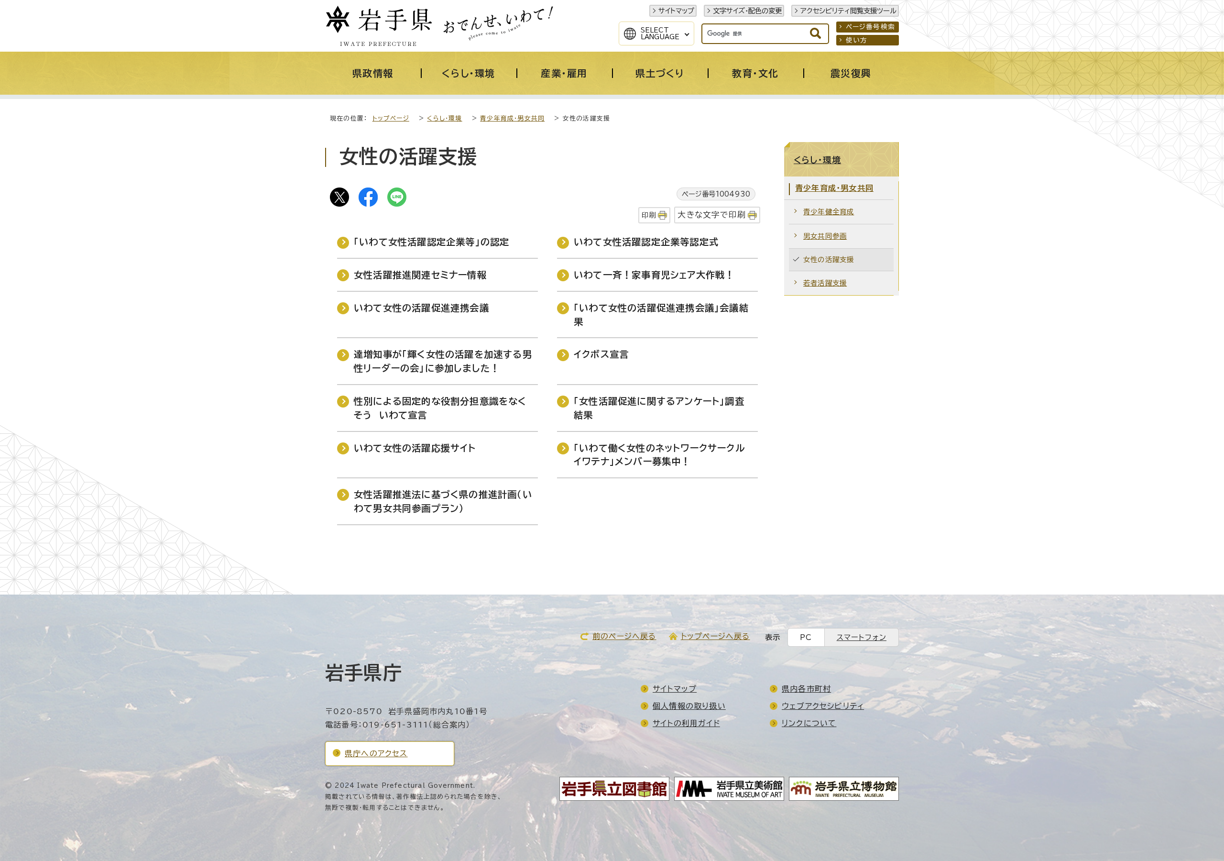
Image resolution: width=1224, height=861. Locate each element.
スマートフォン (861, 637)
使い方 (857, 40)
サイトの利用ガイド (686, 723)
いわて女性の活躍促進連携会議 (421, 307)
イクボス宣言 (601, 354)
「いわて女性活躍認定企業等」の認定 (431, 241)
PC (806, 637)
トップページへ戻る (715, 636)
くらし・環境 (444, 118)
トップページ (390, 118)
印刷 (649, 215)
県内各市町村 (806, 689)
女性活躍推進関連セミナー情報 (420, 274)
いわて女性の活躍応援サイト (415, 448)
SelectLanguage (660, 33)
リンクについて (809, 723)
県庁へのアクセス (376, 753)
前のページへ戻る (624, 636)
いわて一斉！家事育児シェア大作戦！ (654, 274)
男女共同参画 (825, 236)
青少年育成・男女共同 (512, 118)
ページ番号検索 (870, 26)
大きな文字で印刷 (712, 214)
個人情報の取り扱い (689, 706)
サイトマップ (676, 10)
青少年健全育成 (828, 211)
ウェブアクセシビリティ (823, 706)
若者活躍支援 (825, 283)
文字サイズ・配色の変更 (747, 10)
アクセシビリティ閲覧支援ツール (848, 10)
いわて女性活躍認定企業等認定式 (646, 241)
